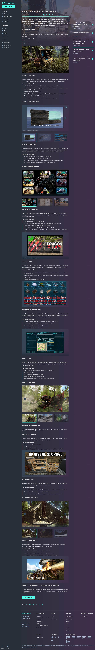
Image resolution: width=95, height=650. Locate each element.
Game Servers (7, 14)
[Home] (10, 3)
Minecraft (39, 623)
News (5, 28)
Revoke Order (54, 620)
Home (24, 5)
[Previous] (25, 118)
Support (6, 36)
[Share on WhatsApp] (56, 15)
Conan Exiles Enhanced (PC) (43, 618)
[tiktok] (61, 637)
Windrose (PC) (40, 621)
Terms (67, 627)
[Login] (2, 646)
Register (53, 618)
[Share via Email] (46, 15)
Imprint (68, 631)
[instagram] (58, 637)
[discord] (52, 640)
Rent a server (8, 7)
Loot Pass (6, 21)
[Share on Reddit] (59, 15)
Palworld (39, 616)
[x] (55, 637)
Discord (5, 33)
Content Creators (8, 45)
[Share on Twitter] (53, 15)
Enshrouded (39, 620)
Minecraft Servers (8, 16)
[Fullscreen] (66, 107)
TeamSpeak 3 (7, 19)
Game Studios (7, 42)
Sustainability (69, 620)
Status (67, 621)
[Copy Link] (43, 15)
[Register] (7, 646)
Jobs (67, 623)
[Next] (65, 118)
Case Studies (7, 48)
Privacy (68, 629)
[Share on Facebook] (49, 15)
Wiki (5, 31)
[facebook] (52, 637)
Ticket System (40, 637)
